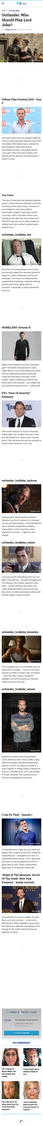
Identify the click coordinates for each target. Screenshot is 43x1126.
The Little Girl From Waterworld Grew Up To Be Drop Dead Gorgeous (10, 1106)
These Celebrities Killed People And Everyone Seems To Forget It (31, 1106)
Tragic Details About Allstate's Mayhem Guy (31, 1071)
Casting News (14, 11)
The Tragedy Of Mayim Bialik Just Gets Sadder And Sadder (9, 1073)
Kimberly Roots (10, 30)
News (4, 11)
